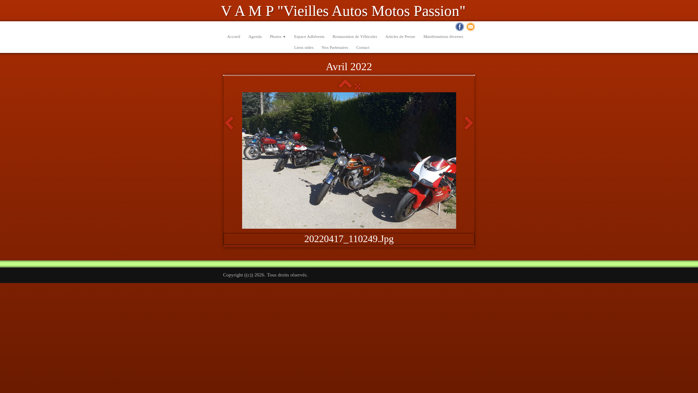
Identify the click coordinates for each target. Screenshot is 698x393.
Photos (278, 36)
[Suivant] (469, 123)
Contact (362, 47)
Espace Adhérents (309, 36)
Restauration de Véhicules (355, 36)
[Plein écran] (357, 86)
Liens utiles (304, 47)
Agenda (255, 36)
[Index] (345, 86)
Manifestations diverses (443, 36)
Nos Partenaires (335, 47)
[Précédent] (229, 123)
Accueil (233, 36)
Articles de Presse (400, 36)
